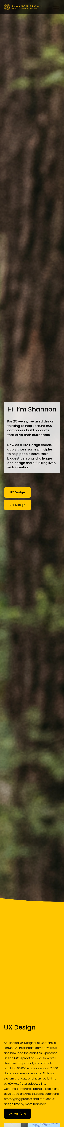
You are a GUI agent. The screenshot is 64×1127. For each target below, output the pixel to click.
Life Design (17, 505)
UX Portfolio (17, 1114)
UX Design (17, 492)
